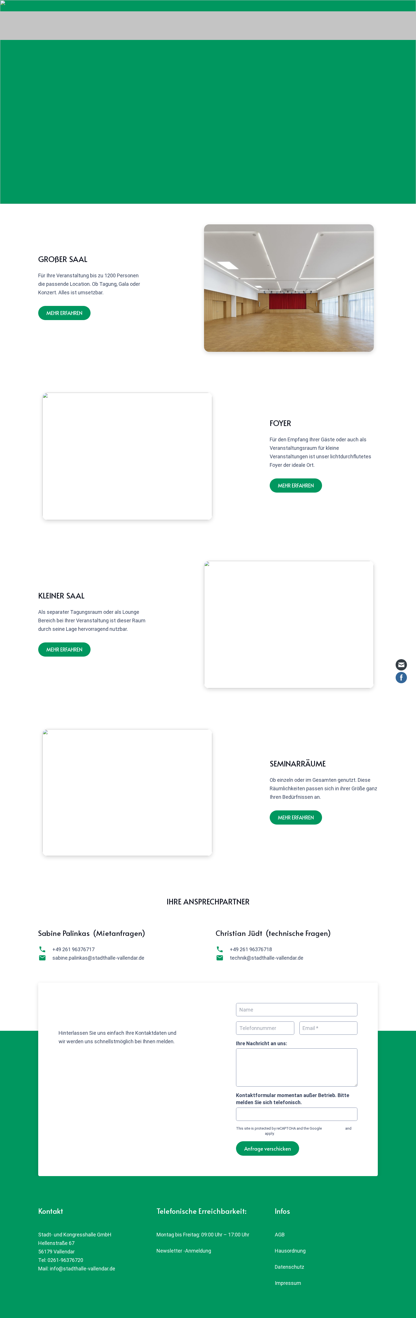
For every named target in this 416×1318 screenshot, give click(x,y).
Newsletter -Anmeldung (183, 1251)
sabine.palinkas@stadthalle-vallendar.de (98, 958)
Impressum (288, 1283)
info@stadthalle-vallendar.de (82, 1269)
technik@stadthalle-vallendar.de (266, 958)
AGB (280, 1235)
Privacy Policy (333, 1128)
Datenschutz (289, 1267)
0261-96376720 (65, 1260)
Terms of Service (250, 1133)
